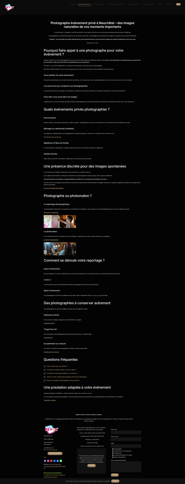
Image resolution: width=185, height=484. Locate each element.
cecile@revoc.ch (48, 447)
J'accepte (91, 465)
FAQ (45, 457)
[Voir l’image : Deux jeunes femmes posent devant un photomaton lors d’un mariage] (60, 248)
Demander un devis (50, 400)
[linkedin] (57, 461)
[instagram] (48, 461)
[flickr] (54, 461)
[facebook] (45, 461)
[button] (92, 366)
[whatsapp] (61, 461)
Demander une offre (92, 42)
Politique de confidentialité (95, 462)
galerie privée (97, 295)
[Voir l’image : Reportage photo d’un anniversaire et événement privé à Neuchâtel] (60, 221)
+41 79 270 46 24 (52, 449)
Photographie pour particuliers (52, 137)
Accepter (115, 481)
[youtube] (51, 461)
